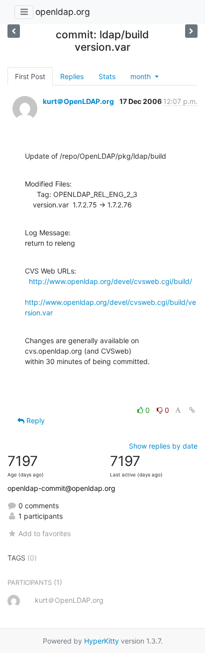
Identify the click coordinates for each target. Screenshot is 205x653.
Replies (72, 76)
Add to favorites (44, 533)
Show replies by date (163, 446)
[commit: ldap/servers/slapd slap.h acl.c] (13, 31)
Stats (107, 76)
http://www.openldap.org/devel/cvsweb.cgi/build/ (110, 281)
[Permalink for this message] (192, 410)
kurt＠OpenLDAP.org (78, 101)
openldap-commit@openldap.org (61, 488)
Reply (34, 420)
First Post (30, 76)
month (141, 76)
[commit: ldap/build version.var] (191, 31)
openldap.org (62, 11)
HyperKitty (101, 641)
